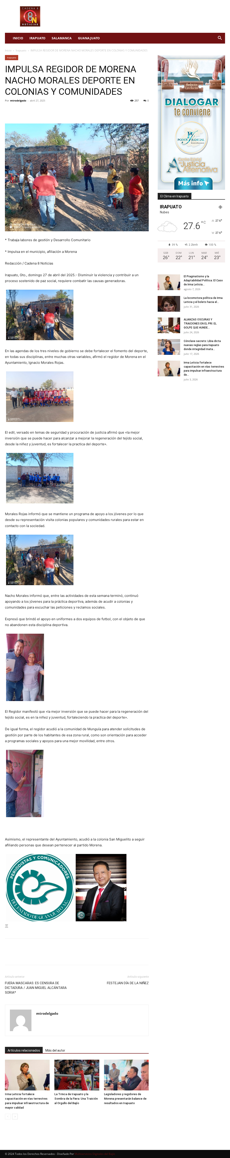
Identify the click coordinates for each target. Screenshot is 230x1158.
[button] (219, 38)
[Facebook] (9, 110)
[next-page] (15, 1116)
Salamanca (62, 38)
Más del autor (55, 1050)
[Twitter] (19, 110)
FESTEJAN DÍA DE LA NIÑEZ (128, 983)
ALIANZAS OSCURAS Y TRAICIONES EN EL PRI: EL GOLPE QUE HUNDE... (200, 323)
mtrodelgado (18, 100)
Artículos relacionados (24, 1050)
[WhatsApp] (40, 110)
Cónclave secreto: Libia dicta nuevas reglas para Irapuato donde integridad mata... (202, 345)
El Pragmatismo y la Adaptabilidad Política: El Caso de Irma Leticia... (203, 280)
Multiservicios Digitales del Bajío (95, 1154)
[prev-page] (8, 1116)
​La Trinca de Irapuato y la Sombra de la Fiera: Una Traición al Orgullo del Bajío (76, 1098)
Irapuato (37, 38)
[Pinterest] (30, 110)
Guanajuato (89, 38)
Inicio (18, 38)
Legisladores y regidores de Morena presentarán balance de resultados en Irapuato (125, 1098)
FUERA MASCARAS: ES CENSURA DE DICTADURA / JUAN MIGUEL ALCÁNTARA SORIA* (36, 988)
